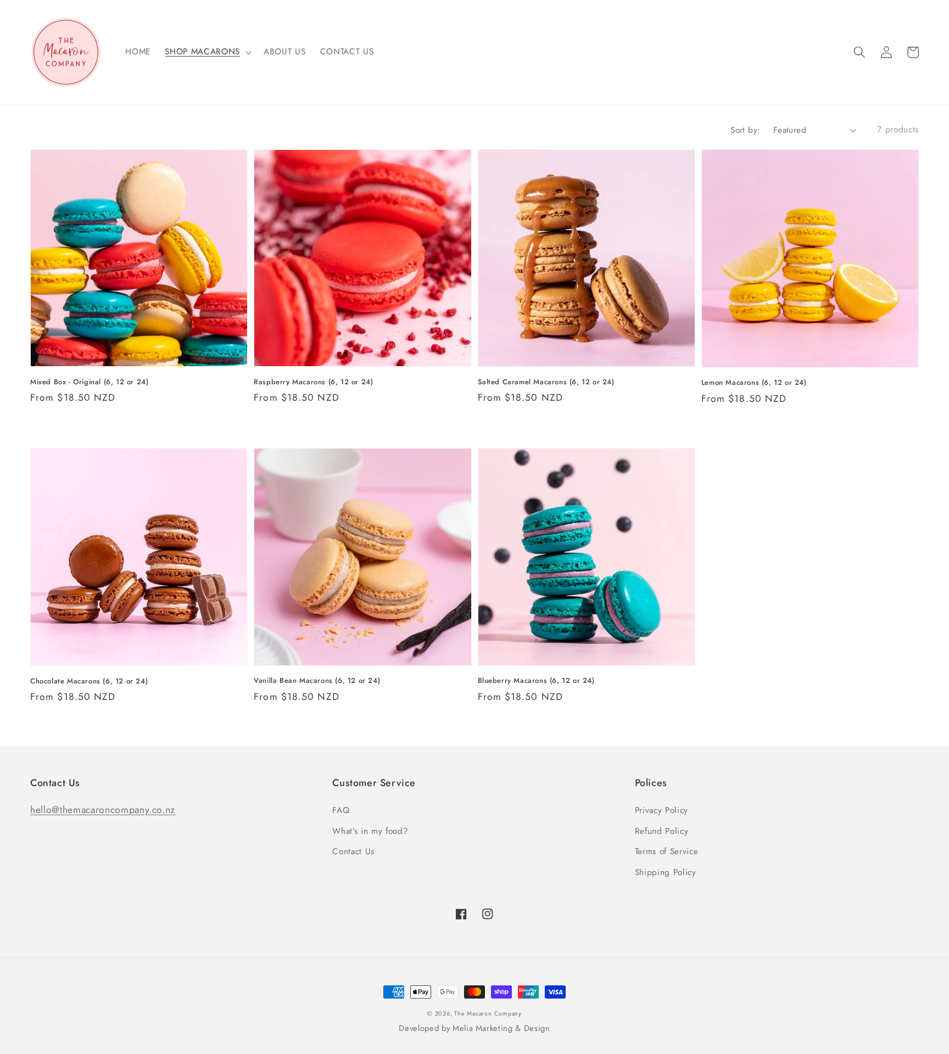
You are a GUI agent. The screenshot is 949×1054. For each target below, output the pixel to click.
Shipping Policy (665, 872)
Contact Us (353, 851)
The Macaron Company (488, 1013)
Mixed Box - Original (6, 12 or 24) (89, 382)
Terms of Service (667, 851)
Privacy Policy (661, 810)
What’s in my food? (370, 831)
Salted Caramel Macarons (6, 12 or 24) (546, 382)
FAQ (340, 810)
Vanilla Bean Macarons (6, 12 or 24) (317, 681)
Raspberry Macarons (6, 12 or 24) (313, 382)
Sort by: (745, 130)
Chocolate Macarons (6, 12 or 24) (89, 681)
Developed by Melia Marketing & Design (474, 1028)
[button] (859, 52)
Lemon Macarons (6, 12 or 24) (754, 383)
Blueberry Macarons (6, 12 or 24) (536, 681)
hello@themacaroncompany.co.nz (102, 810)
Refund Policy (662, 831)
